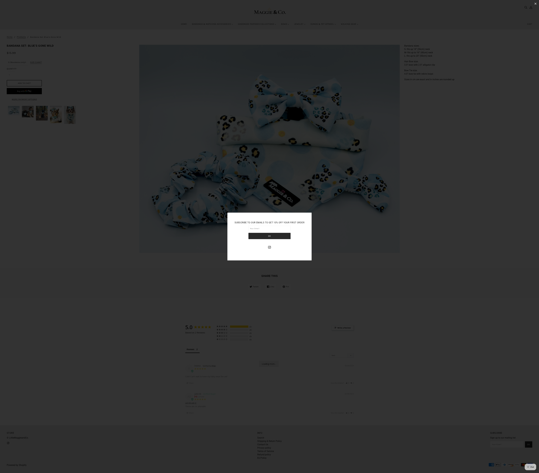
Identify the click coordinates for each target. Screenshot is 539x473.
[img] (269, 247)
